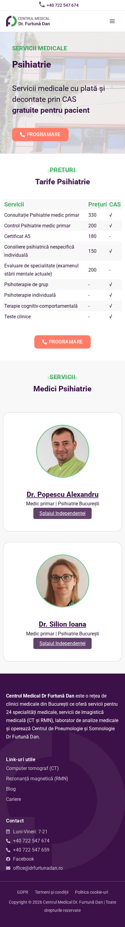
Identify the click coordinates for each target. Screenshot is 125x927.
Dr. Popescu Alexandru (63, 494)
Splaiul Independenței (62, 513)
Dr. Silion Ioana (62, 624)
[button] (62, 5)
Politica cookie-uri (91, 892)
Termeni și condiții (51, 892)
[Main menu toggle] (112, 21)
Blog (11, 789)
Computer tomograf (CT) (32, 768)
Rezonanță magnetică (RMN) (37, 778)
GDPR (22, 892)
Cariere (13, 799)
